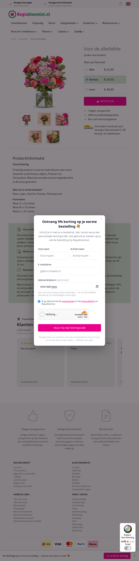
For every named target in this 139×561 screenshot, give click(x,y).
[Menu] (134, 525)
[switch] (127, 548)
